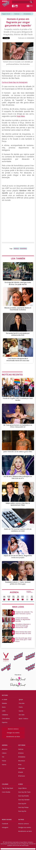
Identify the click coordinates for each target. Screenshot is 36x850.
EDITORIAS (21, 745)
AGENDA (21, 592)
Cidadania (5, 715)
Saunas (21, 711)
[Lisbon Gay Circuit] (18, 679)
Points (21, 707)
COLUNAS (5, 784)
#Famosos (21, 776)
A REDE (20, 784)
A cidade (4, 699)
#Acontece (21, 761)
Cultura (4, 753)
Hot (3, 757)
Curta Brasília (6, 792)
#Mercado (21, 768)
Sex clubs (21, 715)
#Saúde (20, 772)
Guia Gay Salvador (24, 800)
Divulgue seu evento (13, 733)
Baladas (4, 703)
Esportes (4, 722)
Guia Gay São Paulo (24, 792)
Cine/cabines (6, 718)
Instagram (5, 827)
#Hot (19, 764)
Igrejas (21, 699)
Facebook (5, 824)
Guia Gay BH (22, 803)
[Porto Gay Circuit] (18, 685)
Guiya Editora (22, 788)
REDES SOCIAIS (7, 819)
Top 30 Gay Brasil (7, 788)
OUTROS (21, 819)
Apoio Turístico (23, 718)
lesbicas (16, 248)
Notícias (16, 14)
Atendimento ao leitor (13, 736)
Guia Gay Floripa (23, 807)
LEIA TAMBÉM (18, 258)
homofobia (23, 248)
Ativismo (4, 749)
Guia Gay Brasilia (23, 796)
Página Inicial (6, 14)
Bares (4, 707)
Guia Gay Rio (22, 811)
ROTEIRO (5, 695)
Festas (4, 761)
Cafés (3, 711)
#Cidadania (27, 14)
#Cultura (21, 753)
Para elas (21, 703)
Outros (4, 764)
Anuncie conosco (13, 729)
